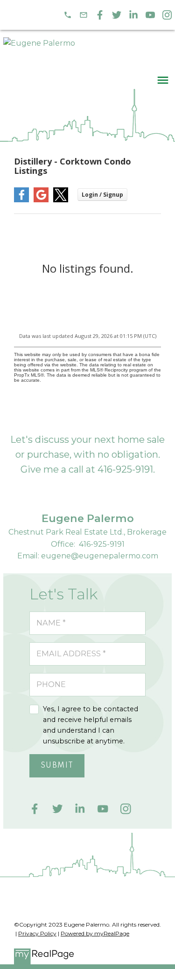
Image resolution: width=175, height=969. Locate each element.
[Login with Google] (41, 200)
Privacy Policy (37, 933)
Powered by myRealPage (95, 933)
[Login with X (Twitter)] (60, 200)
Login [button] (102, 194)
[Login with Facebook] (21, 200)
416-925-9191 (125, 469)
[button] (67, 15)
